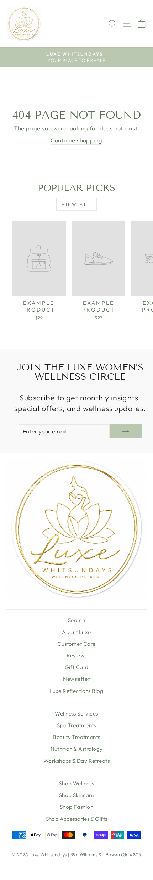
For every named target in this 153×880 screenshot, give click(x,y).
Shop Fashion (76, 806)
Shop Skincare (76, 795)
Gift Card (77, 667)
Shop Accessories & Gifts (76, 818)
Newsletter (76, 679)
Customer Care (76, 643)
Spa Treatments (76, 725)
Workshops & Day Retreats (76, 760)
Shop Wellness (76, 783)
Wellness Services (76, 713)
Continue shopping (76, 140)
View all (76, 204)
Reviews (77, 655)
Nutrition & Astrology (77, 748)
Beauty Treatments (76, 737)
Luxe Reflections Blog (76, 691)
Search (76, 620)
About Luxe (76, 632)
